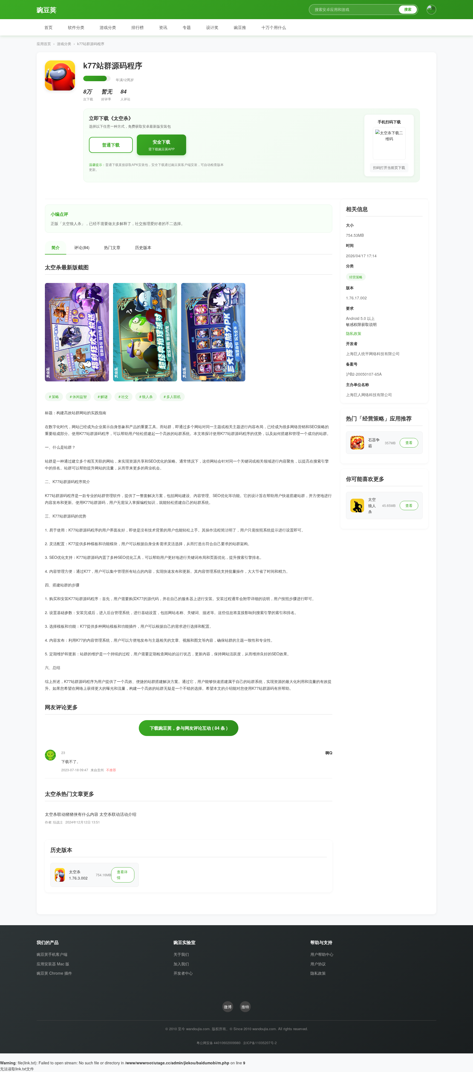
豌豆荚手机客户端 (52, 954)
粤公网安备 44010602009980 (219, 1042)
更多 (72, 707)
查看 (409, 442)
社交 (123, 396)
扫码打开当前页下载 (389, 167)
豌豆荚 (53, 9)
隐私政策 (353, 333)
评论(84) (82, 247)
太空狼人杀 (372, 505)
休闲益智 (78, 396)
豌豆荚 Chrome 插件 (54, 973)
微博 (228, 1006)
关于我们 (181, 954)
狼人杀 (146, 396)
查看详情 (122, 874)
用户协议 (318, 963)
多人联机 (172, 396)
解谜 (103, 396)
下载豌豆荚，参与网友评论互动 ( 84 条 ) (188, 728)
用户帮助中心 (321, 954)
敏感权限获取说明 (361, 324)
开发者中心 (183, 973)
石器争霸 (374, 442)
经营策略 (355, 276)
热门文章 (112, 247)
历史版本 (143, 247)
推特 (245, 1006)
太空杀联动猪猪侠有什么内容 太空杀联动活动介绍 (90, 814)
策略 (54, 396)
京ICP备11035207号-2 (260, 1042)
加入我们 (181, 963)
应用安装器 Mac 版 (53, 963)
